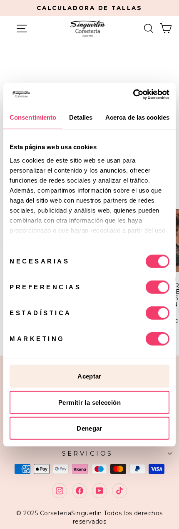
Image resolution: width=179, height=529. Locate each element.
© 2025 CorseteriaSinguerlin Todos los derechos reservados (89, 517)
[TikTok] (119, 490)
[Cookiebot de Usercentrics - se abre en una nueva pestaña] (133, 94)
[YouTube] (99, 490)
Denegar (89, 428)
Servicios (87, 453)
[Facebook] (79, 490)
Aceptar (89, 376)
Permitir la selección (89, 402)
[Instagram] (59, 490)
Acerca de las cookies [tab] (137, 117)
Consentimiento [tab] (33, 117)
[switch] (157, 287)
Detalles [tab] (81, 117)
